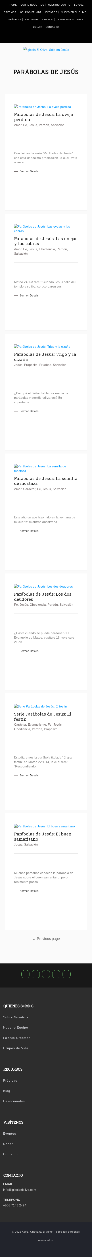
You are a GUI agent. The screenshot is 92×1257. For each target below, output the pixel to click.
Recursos (32, 19)
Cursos (47, 19)
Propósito (31, 364)
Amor (17, 125)
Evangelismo (37, 724)
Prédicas (14, 19)
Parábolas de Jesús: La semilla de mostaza (45, 480)
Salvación (58, 125)
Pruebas (45, 364)
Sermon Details (29, 171)
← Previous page (46, 939)
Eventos (51, 12)
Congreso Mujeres (70, 19)
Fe (25, 125)
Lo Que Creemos (17, 1038)
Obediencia (47, 249)
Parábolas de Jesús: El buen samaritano (42, 836)
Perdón (44, 125)
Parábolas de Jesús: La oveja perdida (43, 116)
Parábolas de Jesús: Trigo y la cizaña (45, 356)
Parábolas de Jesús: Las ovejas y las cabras (45, 241)
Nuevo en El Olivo (73, 12)
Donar (37, 27)
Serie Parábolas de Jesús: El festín (42, 716)
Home (13, 5)
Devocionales (14, 1101)
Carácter (29, 489)
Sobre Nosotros (32, 5)
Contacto (52, 27)
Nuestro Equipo (59, 5)
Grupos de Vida (31, 12)
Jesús (33, 125)
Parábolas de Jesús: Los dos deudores (42, 596)
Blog (6, 1091)
